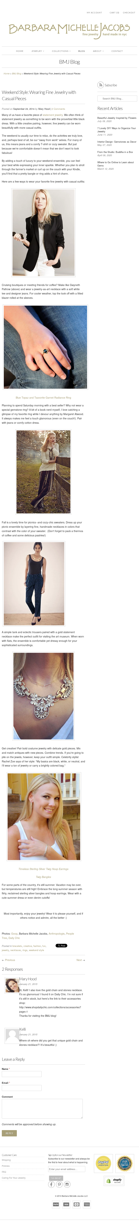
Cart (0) (114, 12)
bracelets (17, 946)
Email (6, 1082)
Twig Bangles (43, 877)
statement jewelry (53, 115)
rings (25, 950)
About (98, 51)
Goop (14, 933)
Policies (6, 1165)
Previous (10, 960)
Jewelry (37, 51)
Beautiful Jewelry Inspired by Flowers (116, 118)
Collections (61, 51)
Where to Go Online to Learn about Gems (115, 163)
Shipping (6, 1159)
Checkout (129, 12)
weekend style (36, 950)
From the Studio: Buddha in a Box (115, 152)
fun (44, 946)
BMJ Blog (69, 61)
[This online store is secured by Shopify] (114, 1185)
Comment (7, 1096)
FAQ (4, 1171)
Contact (117, 51)
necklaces (15, 950)
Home (20, 51)
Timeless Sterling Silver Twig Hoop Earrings (43, 869)
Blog (81, 51)
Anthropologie (57, 933)
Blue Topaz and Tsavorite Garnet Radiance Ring (43, 397)
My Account (94, 12)
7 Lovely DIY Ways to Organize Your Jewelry (116, 129)
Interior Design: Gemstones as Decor (116, 141)
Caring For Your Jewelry (14, 1177)
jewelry (5, 950)
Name (6, 1069)
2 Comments (58, 108)
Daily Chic (14, 938)
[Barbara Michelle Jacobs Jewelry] (69, 32)
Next (79, 960)
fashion (37, 946)
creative (28, 946)
